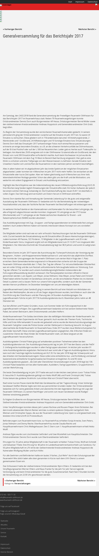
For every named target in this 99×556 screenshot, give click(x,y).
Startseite (4, 521)
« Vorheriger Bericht (12, 29)
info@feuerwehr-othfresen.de (11, 497)
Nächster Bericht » (87, 29)
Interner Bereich (7, 552)
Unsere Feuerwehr (8, 528)
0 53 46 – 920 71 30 (7, 494)
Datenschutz (93, 2)
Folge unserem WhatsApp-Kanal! (12, 514)
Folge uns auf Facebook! (9, 506)
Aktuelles (4, 525)
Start (70, 2)
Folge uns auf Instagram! (9, 511)
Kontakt (4, 536)
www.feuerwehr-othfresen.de (11, 500)
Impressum (79, 2)
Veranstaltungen (22, 483)
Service (3, 532)
